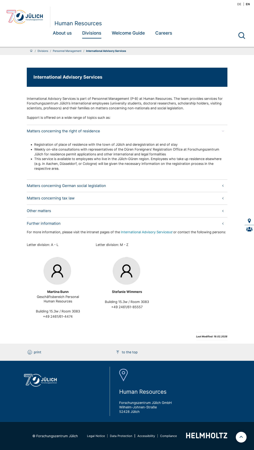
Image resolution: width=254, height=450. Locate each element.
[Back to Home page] (26, 17)
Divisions (91, 33)
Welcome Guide (128, 33)
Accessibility (146, 436)
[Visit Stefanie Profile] (127, 271)
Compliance (168, 436)
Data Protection (121, 436)
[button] (127, 131)
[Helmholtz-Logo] (206, 437)
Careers (163, 33)
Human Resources (78, 23)
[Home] (31, 51)
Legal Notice (96, 436)
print (37, 352)
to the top (130, 352)
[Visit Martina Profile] (58, 271)
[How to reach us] (249, 221)
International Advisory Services (145, 232)
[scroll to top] (241, 437)
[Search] (241, 35)
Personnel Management (67, 51)
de (239, 4)
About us (62, 33)
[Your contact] (249, 229)
